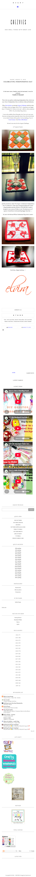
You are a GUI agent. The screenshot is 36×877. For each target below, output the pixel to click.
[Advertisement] (18, 57)
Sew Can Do (7, 700)
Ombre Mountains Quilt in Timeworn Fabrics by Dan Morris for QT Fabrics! (17, 711)
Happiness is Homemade (9, 719)
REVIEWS (18, 525)
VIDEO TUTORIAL (18, 529)
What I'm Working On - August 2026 (12, 722)
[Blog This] (22, 315)
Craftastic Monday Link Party (10, 701)
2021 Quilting (18, 568)
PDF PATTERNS (18, 520)
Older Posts (30, 373)
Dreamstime (18, 592)
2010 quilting (18, 548)
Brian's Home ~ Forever (9, 714)
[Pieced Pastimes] (18, 794)
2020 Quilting (18, 566)
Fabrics (18, 622)
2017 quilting (18, 561)
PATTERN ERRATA (18, 531)
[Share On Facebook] (16, 315)
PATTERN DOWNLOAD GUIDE (18, 527)
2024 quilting (18, 574)
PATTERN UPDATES (18, 522)
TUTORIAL (18, 536)
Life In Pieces (7, 706)
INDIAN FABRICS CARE (18, 538)
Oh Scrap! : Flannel (8, 704)
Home (13, 372)
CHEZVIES (17, 875)
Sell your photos (18, 590)
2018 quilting (18, 563)
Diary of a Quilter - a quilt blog (11, 721)
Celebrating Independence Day (18, 82)
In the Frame (18, 602)
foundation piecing (19, 321)
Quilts (18, 624)
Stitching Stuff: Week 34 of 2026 (10, 708)
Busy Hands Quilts (8, 710)
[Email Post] (18, 329)
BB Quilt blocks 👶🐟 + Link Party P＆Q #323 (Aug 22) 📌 (17, 726)
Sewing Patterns (18, 617)
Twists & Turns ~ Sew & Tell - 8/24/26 (12, 698)
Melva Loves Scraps (8, 696)
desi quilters (28, 319)
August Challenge (22, 105)
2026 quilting (18, 577)
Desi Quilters (8, 105)
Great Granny (27, 321)
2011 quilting (18, 550)
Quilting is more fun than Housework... (13, 703)
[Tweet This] (13, 315)
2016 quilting (18, 559)
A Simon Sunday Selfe (8, 716)
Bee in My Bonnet (23, 120)
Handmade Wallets (18, 620)
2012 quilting (10, 319)
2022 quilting (18, 570)
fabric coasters (9, 321)
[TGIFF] (18, 746)
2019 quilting (18, 565)
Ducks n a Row (7, 718)
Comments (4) (18, 309)
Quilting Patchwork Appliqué (11, 724)
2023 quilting (18, 572)
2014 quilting (18, 555)
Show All (32, 731)
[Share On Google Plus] (18, 315)
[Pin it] (20, 315)
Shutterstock (18, 587)
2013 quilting (18, 554)
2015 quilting (18, 557)
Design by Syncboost (25, 875)
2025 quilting (18, 575)
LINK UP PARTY (18, 534)
